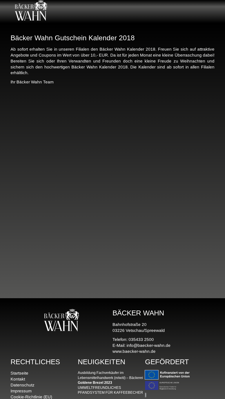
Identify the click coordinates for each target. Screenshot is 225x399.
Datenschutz (22, 385)
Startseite (19, 373)
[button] (168, 11)
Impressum (21, 391)
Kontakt (18, 379)
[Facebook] (203, 11)
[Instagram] (211, 11)
